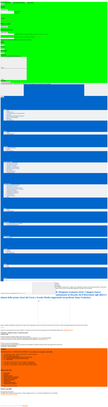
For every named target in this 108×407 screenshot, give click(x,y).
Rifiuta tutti (12, 332)
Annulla (2, 82)
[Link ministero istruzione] (18, 2)
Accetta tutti (23, 332)
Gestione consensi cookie (9, 382)
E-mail (16, 34)
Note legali (6, 374)
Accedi (2, 4)
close (2, 96)
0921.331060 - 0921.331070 (12, 355)
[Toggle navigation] (12, 90)
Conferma (8, 82)
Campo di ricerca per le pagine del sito (9, 293)
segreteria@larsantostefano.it (19, 357)
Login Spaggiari (38, 37)
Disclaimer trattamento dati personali (9, 394)
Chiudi (2, 45)
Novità (57, 284)
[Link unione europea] (30, 2)
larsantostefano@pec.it (17, 358)
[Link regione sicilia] (6, 2)
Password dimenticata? (6, 15)
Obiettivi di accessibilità (9, 379)
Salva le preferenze (12, 346)
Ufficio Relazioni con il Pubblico (11, 377)
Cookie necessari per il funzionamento (10, 343)
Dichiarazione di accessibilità (10, 378)
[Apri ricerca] (95, 90)
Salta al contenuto (5, 1)
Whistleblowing (7, 381)
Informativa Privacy (8, 375)
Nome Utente (17, 11)
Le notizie (58, 285)
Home (57, 283)
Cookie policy (7, 373)
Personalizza (4, 332)
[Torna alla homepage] (54, 83)
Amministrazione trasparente (10, 383)
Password (16, 13)
